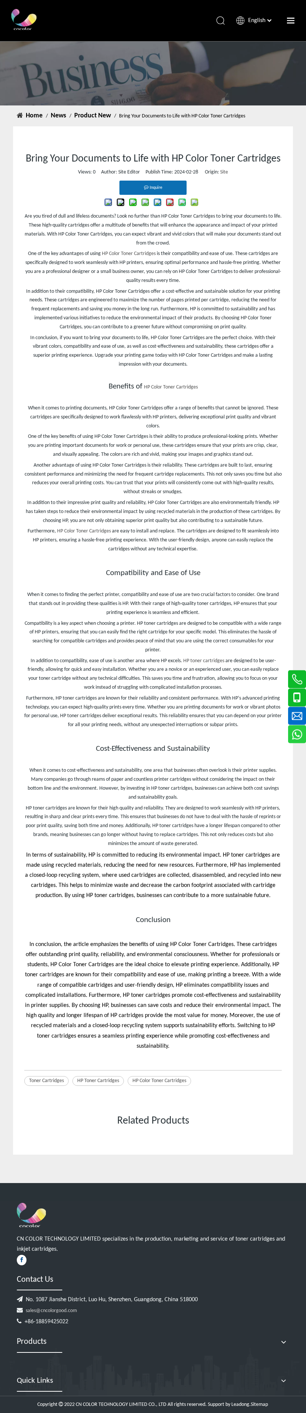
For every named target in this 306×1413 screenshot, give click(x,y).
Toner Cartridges (46, 1081)
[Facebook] (21, 1260)
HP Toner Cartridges (98, 1081)
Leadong (240, 1404)
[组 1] (31, 1215)
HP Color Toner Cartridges (129, 254)
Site (224, 172)
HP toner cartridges (203, 661)
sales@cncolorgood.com (51, 1311)
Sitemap (260, 1404)
